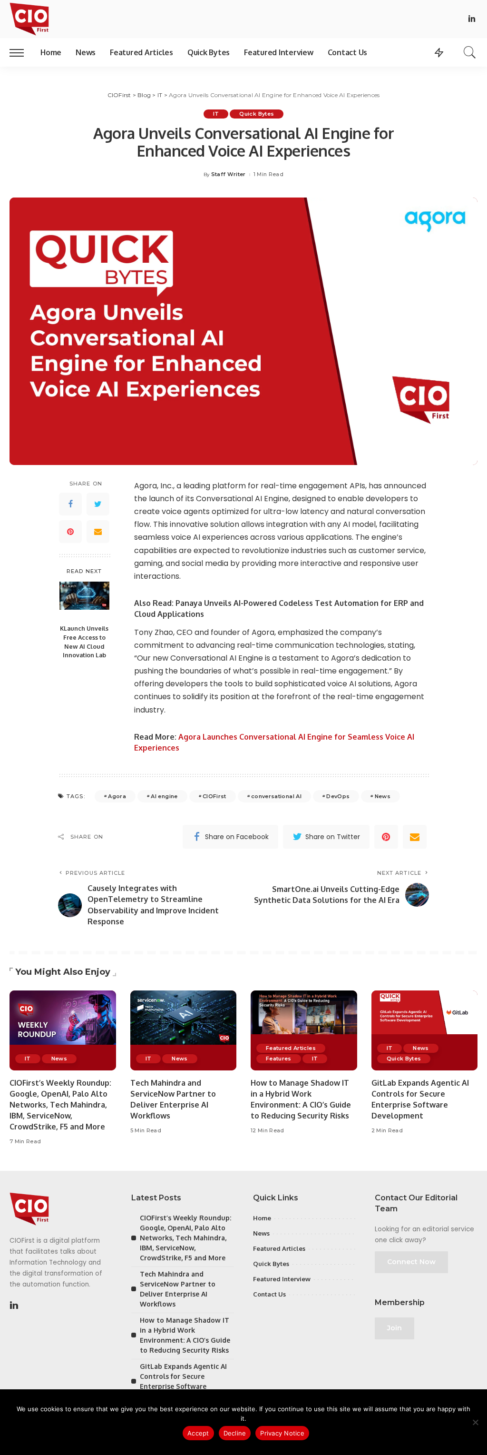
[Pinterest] (70, 531)
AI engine (164, 796)
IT (216, 113)
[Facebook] (70, 504)
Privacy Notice (282, 1433)
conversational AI (276, 796)
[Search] (469, 52)
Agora (117, 796)
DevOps (338, 796)
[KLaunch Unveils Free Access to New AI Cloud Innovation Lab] (84, 600)
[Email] (98, 531)
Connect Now (411, 1261)
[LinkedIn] (471, 19)
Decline (235, 1433)
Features (279, 1058)
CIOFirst (214, 796)
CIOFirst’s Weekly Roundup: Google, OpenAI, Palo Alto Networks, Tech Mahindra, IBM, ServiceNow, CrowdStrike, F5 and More (60, 1105)
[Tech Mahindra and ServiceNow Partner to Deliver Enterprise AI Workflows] (183, 1030)
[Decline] (475, 1422)
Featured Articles (291, 1048)
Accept (198, 1433)
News (382, 796)
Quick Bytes (256, 113)
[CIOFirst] (29, 19)
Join (394, 1328)
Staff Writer (228, 174)
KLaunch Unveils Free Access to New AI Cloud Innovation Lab (84, 641)
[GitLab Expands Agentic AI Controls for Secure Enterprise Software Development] (424, 1030)
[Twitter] (98, 504)
